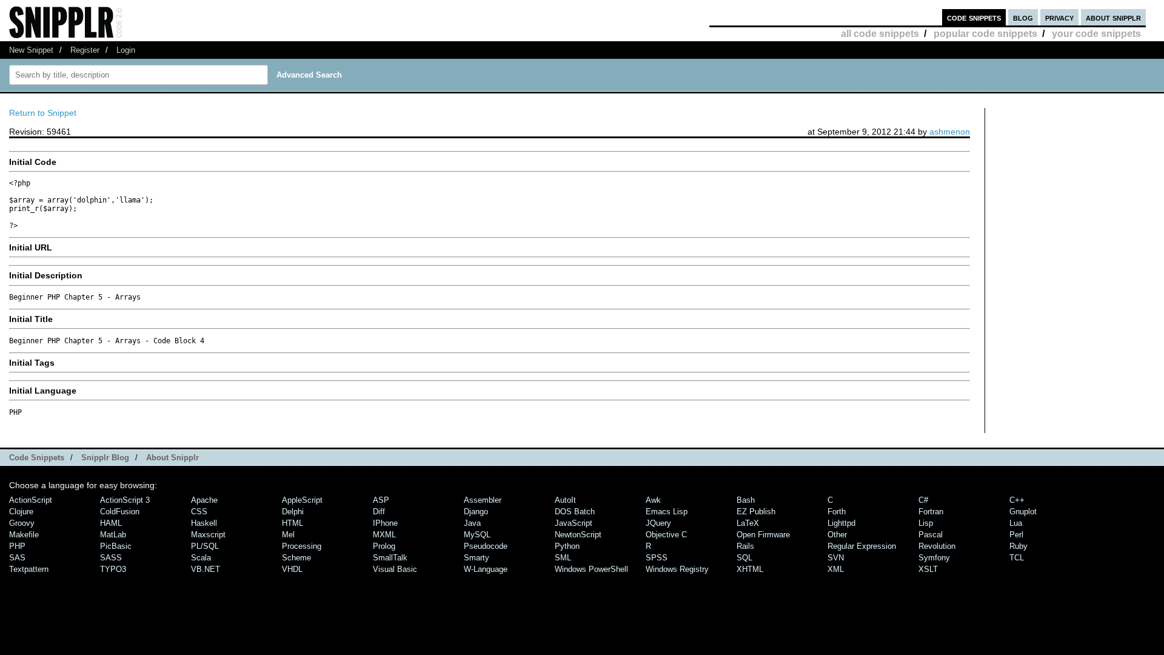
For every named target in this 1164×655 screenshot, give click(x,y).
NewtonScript (578, 534)
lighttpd (841, 523)
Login (125, 50)
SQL (744, 557)
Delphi (293, 511)
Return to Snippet (42, 113)
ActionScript (30, 500)
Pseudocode (485, 546)
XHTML (750, 569)
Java (472, 523)
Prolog (384, 546)
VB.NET (205, 569)
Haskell (204, 523)
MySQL (477, 534)
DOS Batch (575, 511)
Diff (379, 511)
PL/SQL (205, 546)
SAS (17, 557)
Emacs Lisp (666, 511)
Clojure (21, 511)
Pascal (930, 534)
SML (563, 557)
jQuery (658, 523)
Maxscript (208, 534)
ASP (381, 500)
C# (923, 500)
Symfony (934, 557)
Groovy (22, 523)
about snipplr (1113, 17)
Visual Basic (395, 569)
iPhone (385, 523)
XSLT (928, 569)
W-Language (485, 569)
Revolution (936, 546)
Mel (288, 534)
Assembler (482, 500)
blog (1023, 17)
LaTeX (748, 523)
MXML (384, 534)
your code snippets (1096, 34)
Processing (301, 546)
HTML (292, 523)
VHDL (292, 569)
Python (567, 546)
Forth (837, 511)
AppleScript (302, 500)
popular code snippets (985, 34)
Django (476, 511)
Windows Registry (677, 569)
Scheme (296, 557)
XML (836, 569)
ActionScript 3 (125, 500)
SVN (836, 557)
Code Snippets (36, 457)
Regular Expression (862, 546)
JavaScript (573, 523)
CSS (199, 511)
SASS (111, 557)
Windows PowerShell (591, 569)
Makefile (24, 534)
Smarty (476, 557)
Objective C (666, 534)
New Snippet (31, 50)
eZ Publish (756, 511)
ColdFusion (119, 511)
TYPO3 (113, 569)
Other (837, 534)
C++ (1017, 500)
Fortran (930, 511)
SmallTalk (390, 557)
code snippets (974, 17)
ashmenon (949, 131)
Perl (1016, 534)
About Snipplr (172, 457)
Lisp (925, 523)
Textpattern (28, 569)
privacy (1059, 17)
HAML (111, 523)
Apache (204, 500)
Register (84, 50)
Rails (745, 546)
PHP (17, 546)
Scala (201, 557)
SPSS (656, 557)
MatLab (113, 534)
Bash (746, 500)
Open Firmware (763, 534)
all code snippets (880, 34)
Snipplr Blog (105, 457)
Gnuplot (1023, 511)
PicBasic (116, 546)
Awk (653, 500)
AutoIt (565, 500)
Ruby (1018, 546)
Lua (1015, 523)
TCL (1016, 557)
